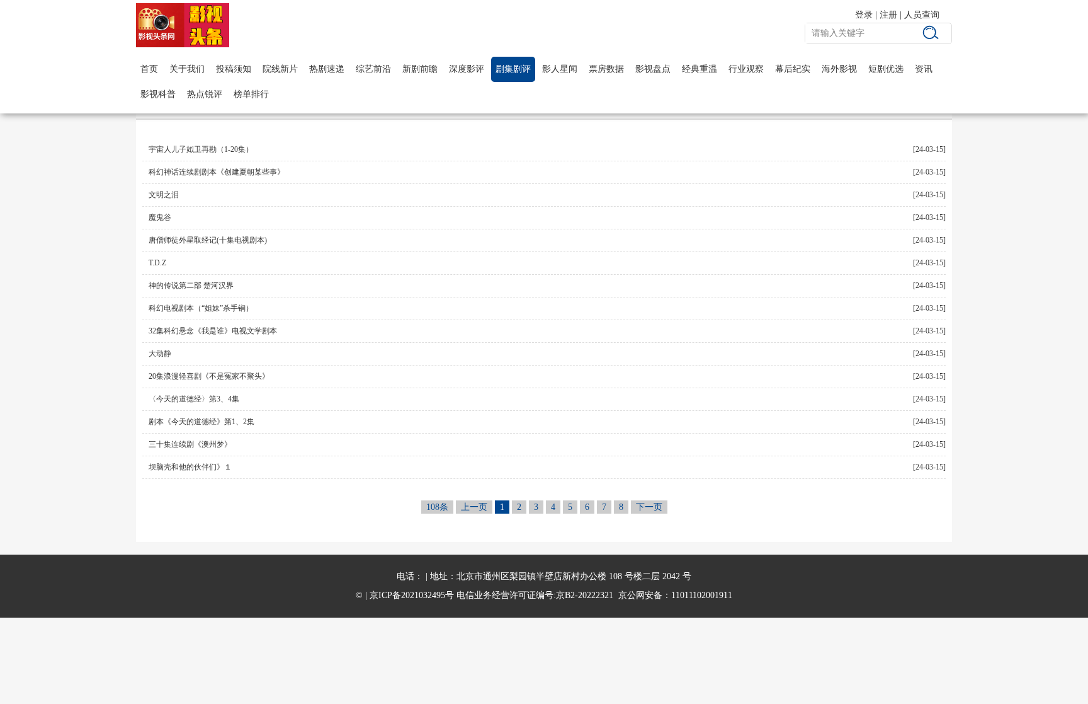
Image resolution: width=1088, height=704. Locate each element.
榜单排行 (251, 94)
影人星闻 (559, 69)
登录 (864, 15)
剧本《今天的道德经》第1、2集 (201, 421)
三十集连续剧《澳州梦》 (190, 444)
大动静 (160, 353)
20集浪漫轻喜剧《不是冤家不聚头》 (209, 376)
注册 (888, 15)
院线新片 (280, 69)
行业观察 (746, 69)
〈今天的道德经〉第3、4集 (194, 399)
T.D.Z (157, 262)
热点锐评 (204, 94)
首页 (149, 69)
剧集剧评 (513, 69)
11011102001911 (701, 595)
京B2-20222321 (584, 595)
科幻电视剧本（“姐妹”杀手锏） (201, 308)
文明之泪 (164, 194)
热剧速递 (326, 69)
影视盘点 (653, 69)
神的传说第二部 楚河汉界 (191, 285)
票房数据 (606, 69)
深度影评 (466, 69)
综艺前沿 (373, 69)
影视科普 (158, 94)
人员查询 (921, 15)
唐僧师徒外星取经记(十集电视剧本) (208, 240)
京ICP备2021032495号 (412, 595)
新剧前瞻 (420, 69)
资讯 (923, 69)
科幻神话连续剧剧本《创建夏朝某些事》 (217, 172)
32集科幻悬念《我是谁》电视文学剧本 (213, 330)
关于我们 (187, 69)
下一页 (649, 507)
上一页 (474, 507)
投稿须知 (233, 69)
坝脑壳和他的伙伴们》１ (190, 467)
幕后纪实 (792, 69)
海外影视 (839, 69)
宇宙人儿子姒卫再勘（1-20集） (201, 149)
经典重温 (699, 69)
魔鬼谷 (160, 217)
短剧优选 (886, 69)
